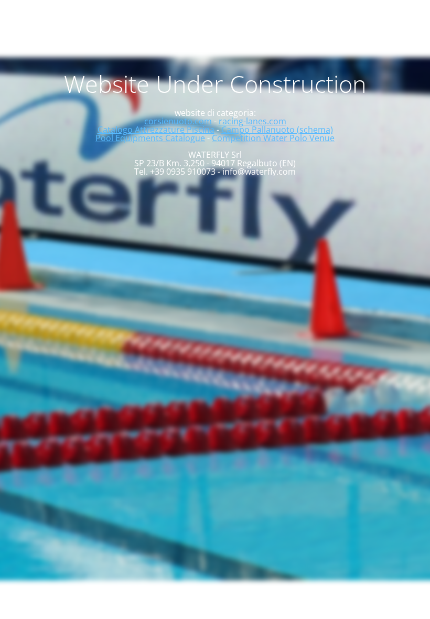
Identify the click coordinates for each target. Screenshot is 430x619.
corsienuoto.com (178, 121)
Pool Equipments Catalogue (150, 138)
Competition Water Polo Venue (273, 138)
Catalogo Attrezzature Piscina (156, 129)
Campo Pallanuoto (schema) (277, 129)
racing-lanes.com (252, 121)
